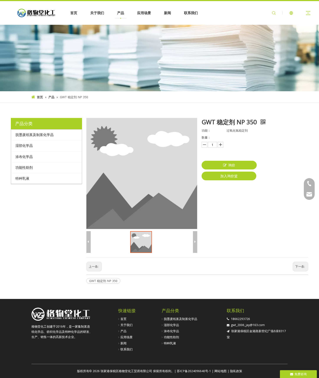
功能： (206, 130)
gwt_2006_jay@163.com (248, 325)
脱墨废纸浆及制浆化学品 (180, 319)
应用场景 (144, 12)
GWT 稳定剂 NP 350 (103, 281)
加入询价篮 (229, 176)
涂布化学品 (171, 331)
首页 (73, 12)
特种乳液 (170, 343)
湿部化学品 (171, 325)
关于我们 (97, 12)
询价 (231, 165)
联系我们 (191, 12)
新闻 (167, 12)
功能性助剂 (171, 337)
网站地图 (220, 371)
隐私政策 (236, 371)
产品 (120, 12)
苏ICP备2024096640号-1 (194, 371)
